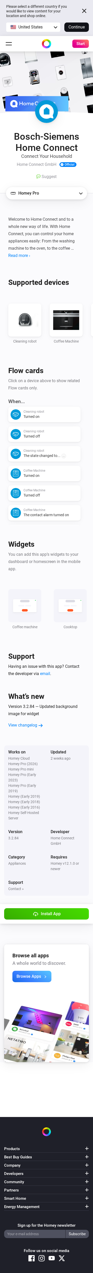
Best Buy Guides (18, 1157)
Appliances (17, 863)
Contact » (16, 889)
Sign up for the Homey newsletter (46, 1225)
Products (12, 1148)
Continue (76, 27)
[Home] (46, 43)
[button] (33, 27)
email (45, 673)
